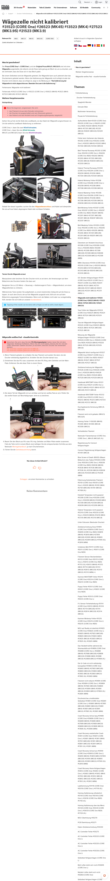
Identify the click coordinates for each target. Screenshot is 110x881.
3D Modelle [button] (84, 7)
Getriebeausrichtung (23, 450)
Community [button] (95, 7)
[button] (75, 45)
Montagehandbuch (19, 447)
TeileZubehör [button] (45, 7)
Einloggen (24, 479)
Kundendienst (36, 300)
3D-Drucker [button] (19, 7)
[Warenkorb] (106, 2)
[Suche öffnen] (80, 2)
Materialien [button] (32, 7)
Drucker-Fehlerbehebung (24, 13)
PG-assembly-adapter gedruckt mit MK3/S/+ (23, 350)
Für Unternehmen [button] (60, 7)
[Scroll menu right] (107, 7)
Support (10, 13)
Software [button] (73, 7)
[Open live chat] (104, 875)
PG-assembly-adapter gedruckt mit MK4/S (22, 349)
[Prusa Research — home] (5, 7)
